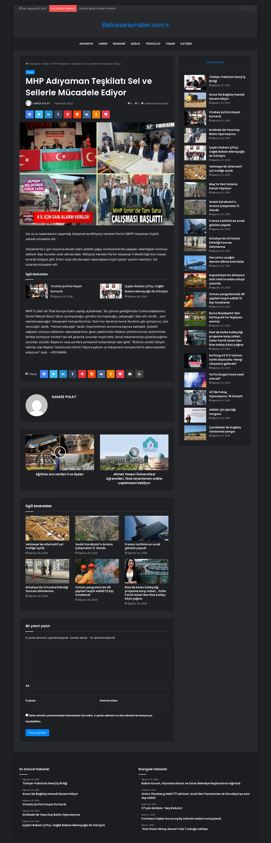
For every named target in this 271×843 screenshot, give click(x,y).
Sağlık (135, 43)
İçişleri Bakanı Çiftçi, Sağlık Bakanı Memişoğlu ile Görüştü (227, 151)
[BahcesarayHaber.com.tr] (135, 25)
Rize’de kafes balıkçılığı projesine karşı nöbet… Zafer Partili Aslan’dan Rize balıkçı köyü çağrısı (145, 593)
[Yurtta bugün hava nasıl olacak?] (195, 379)
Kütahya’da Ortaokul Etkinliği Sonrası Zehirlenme (47, 589)
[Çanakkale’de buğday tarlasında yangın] (195, 432)
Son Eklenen (215, 62)
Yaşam (170, 43)
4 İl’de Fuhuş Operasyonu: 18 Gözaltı (226, 394)
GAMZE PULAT (41, 103)
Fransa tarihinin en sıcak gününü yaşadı (142, 546)
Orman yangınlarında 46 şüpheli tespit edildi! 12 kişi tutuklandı (94, 591)
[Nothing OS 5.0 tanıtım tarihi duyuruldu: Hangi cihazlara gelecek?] (195, 360)
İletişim (186, 43)
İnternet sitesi (108, 700)
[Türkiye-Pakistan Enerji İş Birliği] (195, 82)
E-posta (31, 700)
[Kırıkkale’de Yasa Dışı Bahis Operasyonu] (195, 135)
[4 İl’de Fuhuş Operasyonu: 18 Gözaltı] (195, 397)
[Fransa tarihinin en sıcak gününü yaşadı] (146, 528)
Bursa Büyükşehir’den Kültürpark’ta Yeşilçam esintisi (225, 317)
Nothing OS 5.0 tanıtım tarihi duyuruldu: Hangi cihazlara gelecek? (225, 359)
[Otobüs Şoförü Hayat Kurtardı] (37, 291)
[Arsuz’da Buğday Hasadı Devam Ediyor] (195, 100)
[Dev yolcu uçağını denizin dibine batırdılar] (195, 262)
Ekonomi (119, 43)
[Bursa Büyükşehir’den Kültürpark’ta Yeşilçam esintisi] (195, 318)
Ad (28, 685)
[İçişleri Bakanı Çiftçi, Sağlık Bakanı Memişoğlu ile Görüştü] (111, 291)
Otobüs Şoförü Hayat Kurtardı (97, 8)
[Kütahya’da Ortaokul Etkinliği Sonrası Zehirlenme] (47, 571)
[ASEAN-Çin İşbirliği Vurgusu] (195, 415)
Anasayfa (86, 43)
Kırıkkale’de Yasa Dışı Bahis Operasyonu (224, 132)
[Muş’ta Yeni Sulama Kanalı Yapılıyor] (195, 189)
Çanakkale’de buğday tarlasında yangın (225, 429)
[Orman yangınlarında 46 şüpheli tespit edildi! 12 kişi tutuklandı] (97, 571)
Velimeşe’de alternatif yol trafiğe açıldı (44, 546)
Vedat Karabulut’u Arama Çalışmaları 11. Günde (94, 546)
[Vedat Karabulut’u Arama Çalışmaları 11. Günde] (97, 528)
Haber (103, 43)
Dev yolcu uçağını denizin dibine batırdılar (226, 259)
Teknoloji (153, 43)
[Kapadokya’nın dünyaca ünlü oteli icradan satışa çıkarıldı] (195, 280)
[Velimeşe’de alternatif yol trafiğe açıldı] (47, 528)
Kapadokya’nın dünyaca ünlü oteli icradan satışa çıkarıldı (227, 279)
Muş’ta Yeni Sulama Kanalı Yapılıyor (223, 186)
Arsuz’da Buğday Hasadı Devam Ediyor (226, 97)
